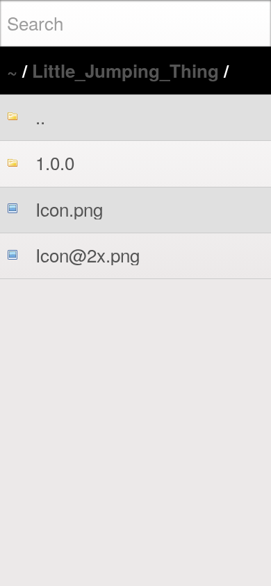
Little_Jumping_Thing (125, 70)
